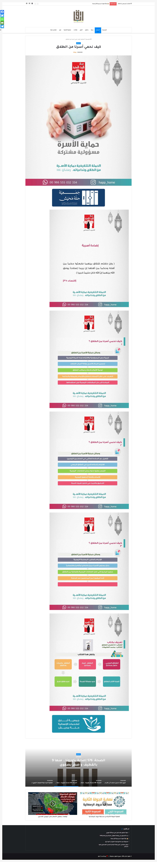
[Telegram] (2, 26)
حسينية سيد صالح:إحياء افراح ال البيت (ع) (116, 841)
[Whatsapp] (2, 19)
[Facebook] (2, 12)
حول (60, 30)
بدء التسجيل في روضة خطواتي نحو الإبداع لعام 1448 (114, 835)
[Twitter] (2, 15)
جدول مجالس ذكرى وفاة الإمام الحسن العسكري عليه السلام (93, 3)
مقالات (75, 30)
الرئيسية (104, 30)
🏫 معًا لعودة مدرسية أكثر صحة (119, 838)
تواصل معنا (53, 30)
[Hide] (0, 30)
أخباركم (98, 30)
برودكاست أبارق (102, 856)
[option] (78, 764)
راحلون (86, 30)
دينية (92, 30)
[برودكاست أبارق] (78, 16)
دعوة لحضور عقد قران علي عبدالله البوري (117, 832)
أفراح (81, 30)
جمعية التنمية (67, 30)
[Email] (2, 23)
